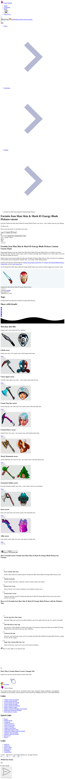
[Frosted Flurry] (16, 426)
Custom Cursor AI (9, 723)
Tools (6, 10)
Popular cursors (8, 720)
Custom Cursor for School (11, 732)
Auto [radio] (2, 232)
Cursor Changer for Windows (12, 705)
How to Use (7, 14)
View (2, 356)
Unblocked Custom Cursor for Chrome (14, 731)
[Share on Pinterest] (32, 311)
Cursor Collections (9, 726)
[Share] (2, 241)
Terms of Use (7, 749)
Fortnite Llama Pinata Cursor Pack (32, 262)
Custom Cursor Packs (10, 728)
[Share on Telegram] (32, 314)
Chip (24, 236)
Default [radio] (8, 232)
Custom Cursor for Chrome (11, 699)
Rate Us (6, 737)
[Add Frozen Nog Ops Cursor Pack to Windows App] (4, 411)
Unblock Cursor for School (11, 734)
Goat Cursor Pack (17, 264)
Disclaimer (7, 750)
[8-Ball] (16, 347)
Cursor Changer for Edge (11, 704)
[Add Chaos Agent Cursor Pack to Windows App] (4, 384)
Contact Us (7, 746)
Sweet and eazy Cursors (10, 711)
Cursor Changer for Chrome (11, 702)
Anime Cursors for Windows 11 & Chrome (15, 708)
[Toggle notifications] (1, 21)
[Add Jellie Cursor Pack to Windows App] (4, 544)
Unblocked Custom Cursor (11, 729)
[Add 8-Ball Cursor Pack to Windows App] (4, 358)
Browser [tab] (5, 552)
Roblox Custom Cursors (10, 707)
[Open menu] (1, 17)
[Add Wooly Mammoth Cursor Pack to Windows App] (4, 464)
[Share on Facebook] (32, 308)
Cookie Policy (8, 752)
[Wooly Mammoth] (16, 453)
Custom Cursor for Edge (10, 701)
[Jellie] (16, 532)
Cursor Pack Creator (9, 725)
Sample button (18, 236)
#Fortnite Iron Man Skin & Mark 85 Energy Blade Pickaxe (25, 669)
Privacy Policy (8, 747)
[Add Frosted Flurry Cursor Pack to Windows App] (4, 438)
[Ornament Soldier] (16, 479)
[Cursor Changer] (2, 3)
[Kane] (16, 506)
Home (5, 6)
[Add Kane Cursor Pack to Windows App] (4, 517)
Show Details (5, 765)
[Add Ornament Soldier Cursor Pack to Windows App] (4, 491)
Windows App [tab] (14, 552)
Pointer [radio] (14, 232)
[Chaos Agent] (16, 373)
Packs (5, 9)
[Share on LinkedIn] (32, 313)
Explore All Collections (7, 661)
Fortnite (9, 290)
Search (6, 719)
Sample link (11, 236)
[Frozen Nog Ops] (16, 400)
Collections (7, 7)
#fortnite (7, 669)
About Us (6, 744)
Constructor (7, 722)
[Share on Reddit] (32, 316)
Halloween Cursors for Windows (13, 710)
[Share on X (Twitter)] (32, 309)
